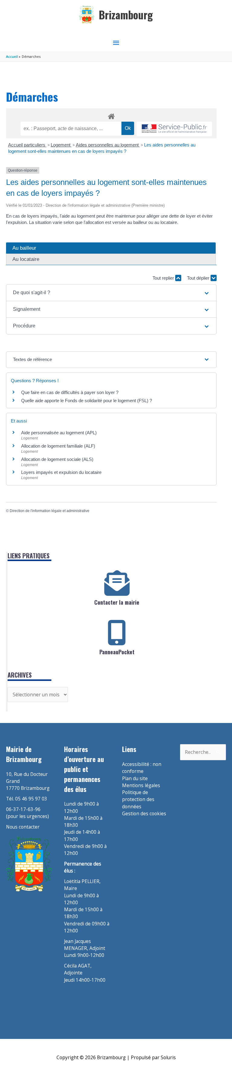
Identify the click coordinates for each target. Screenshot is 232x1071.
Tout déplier (199, 278)
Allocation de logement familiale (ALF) (58, 445)
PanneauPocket (116, 652)
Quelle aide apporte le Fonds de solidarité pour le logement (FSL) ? (86, 400)
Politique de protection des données (138, 799)
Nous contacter (23, 826)
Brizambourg (126, 14)
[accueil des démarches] (111, 115)
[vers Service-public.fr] (174, 129)
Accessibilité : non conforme (141, 767)
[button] (111, 292)
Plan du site (135, 778)
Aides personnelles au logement (108, 144)
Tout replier (164, 278)
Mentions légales (141, 785)
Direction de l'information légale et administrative (49, 511)
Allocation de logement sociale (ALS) (57, 459)
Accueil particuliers (27, 144)
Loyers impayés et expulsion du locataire (61, 472)
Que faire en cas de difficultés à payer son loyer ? (69, 392)
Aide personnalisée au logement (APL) (59, 432)
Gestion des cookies (144, 813)
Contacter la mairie (116, 602)
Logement (61, 144)
